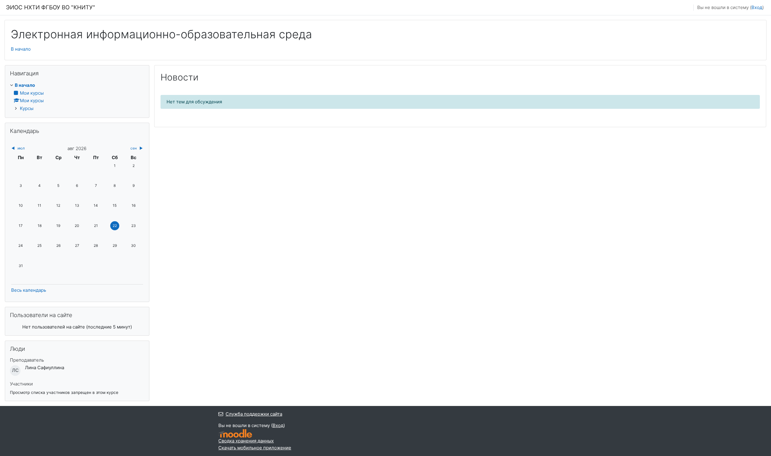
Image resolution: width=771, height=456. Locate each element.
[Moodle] (235, 433)
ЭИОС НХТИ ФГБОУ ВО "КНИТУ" (50, 7)
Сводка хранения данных (246, 441)
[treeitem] (77, 97)
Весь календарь (28, 290)
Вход (756, 7)
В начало (21, 49)
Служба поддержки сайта (254, 414)
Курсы (26, 108)
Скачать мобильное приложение (254, 448)
